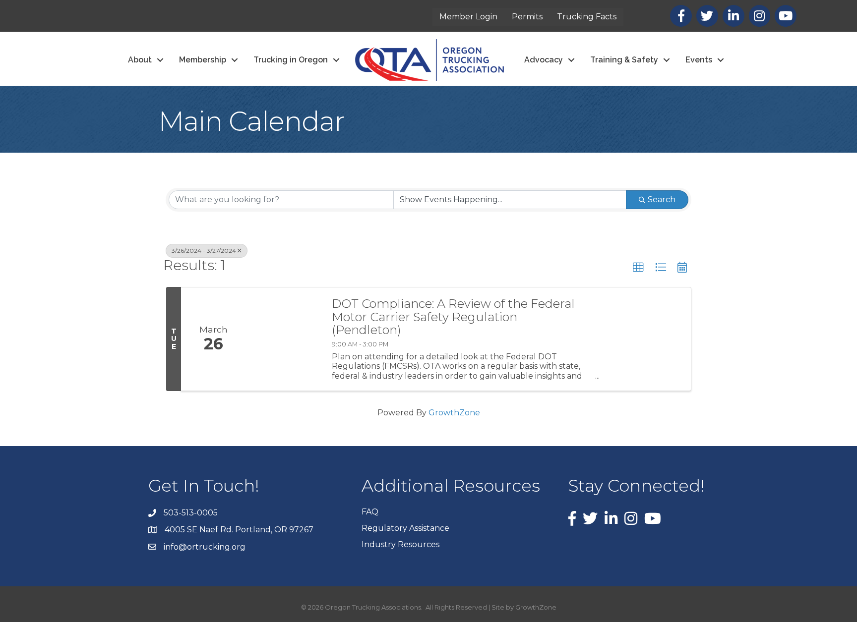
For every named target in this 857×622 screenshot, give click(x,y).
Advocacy (543, 59)
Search (661, 199)
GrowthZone (454, 412)
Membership (202, 59)
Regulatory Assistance (405, 528)
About (140, 59)
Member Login (468, 16)
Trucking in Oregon (290, 59)
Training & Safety (624, 59)
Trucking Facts (586, 16)
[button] (638, 268)
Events (698, 59)
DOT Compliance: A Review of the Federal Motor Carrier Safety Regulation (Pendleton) (453, 317)
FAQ (370, 511)
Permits (527, 16)
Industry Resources (400, 544)
